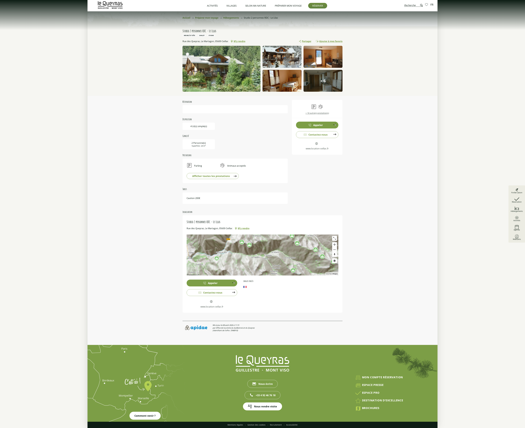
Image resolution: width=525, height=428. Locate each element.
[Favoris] (427, 4)
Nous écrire (265, 384)
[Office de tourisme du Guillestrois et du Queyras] (110, 6)
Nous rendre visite (265, 406)
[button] (413, 5)
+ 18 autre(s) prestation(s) (317, 113)
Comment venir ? (145, 415)
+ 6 (323, 80)
